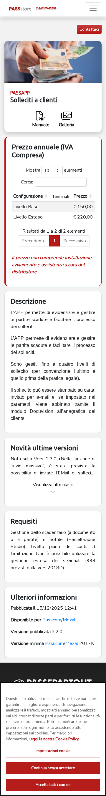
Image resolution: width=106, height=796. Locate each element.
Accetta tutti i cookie (53, 784)
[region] (53, 739)
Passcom (51, 620)
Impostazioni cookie (53, 751)
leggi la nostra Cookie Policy (54, 739)
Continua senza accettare (53, 768)
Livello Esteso (28, 217)
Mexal (69, 620)
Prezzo (80, 196)
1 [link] (54, 241)
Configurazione (28, 196)
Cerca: (27, 182)
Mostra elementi (54, 170)
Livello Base (26, 206)
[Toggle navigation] (93, 8)
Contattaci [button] (89, 29)
